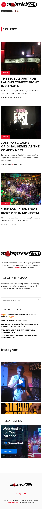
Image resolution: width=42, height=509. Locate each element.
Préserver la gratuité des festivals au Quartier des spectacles (19, 325)
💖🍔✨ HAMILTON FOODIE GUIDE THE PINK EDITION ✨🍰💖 (18, 316)
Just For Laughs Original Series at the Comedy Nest (20, 146)
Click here (16, 268)
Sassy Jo (4, 225)
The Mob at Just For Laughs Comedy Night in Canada (20, 82)
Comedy (5, 73)
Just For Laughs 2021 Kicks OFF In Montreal (20, 211)
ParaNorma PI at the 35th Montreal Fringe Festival (18, 331)
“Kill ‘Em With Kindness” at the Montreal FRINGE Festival (20, 337)
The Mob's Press (13, 503)
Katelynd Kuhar (6, 98)
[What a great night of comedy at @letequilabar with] (21, 382)
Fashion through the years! (14, 321)
